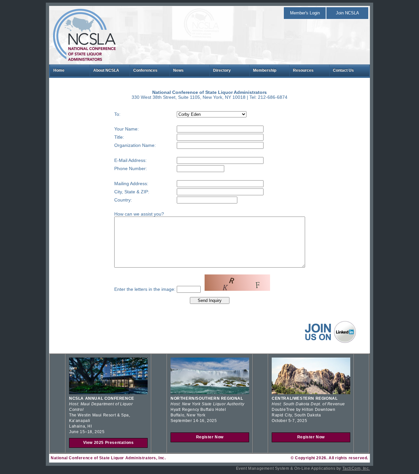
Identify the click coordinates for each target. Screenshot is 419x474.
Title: (119, 137)
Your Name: (126, 129)
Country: (123, 200)
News (178, 70)
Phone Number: (130, 168)
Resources (303, 70)
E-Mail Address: (130, 160)
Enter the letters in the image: (144, 289)
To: (117, 114)
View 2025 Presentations (108, 442)
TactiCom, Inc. (356, 468)
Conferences (145, 70)
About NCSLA (106, 70)
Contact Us (343, 70)
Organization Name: (135, 145)
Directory (222, 70)
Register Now (210, 437)
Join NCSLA (347, 12)
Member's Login (305, 12)
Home (58, 70)
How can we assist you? (139, 214)
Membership (264, 70)
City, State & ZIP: (131, 191)
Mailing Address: (131, 183)
